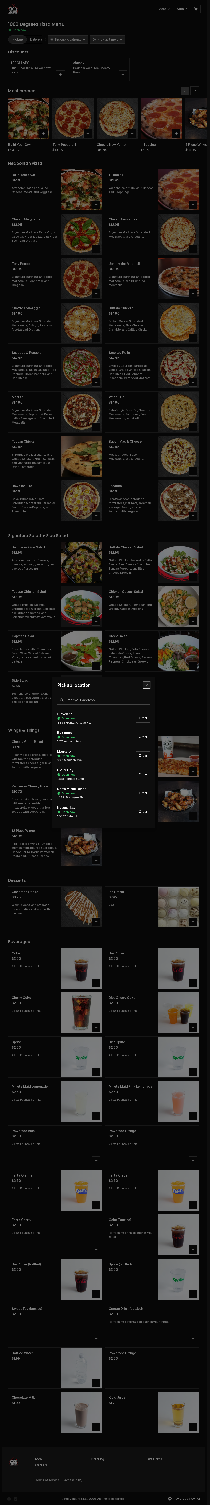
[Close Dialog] (146, 685)
